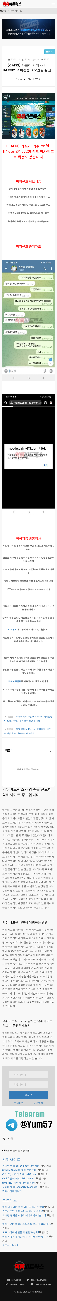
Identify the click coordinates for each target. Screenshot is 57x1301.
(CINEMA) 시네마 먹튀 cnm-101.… (20, 1170)
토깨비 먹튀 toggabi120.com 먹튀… (21, 1187)
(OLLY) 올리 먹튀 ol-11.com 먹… (19, 1178)
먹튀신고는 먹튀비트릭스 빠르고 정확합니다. (26, 1223)
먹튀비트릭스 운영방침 (17, 1150)
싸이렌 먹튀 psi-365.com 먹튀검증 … (21, 1165)
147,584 (37, 79)
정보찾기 (38, 1103)
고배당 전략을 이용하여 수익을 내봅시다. (24, 1215)
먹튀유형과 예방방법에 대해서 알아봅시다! (25, 1236)
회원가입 (19, 1103)
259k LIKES (16, 1280)
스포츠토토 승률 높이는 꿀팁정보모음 (22, 1211)
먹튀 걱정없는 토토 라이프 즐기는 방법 (23, 1206)
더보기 (12, 1191)
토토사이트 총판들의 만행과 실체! (20, 1232)
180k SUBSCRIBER (43, 1284)
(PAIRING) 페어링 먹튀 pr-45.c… (19, 1182)
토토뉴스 (9, 1200)
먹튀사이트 (11, 1159)
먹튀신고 (12, 629)
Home (3, 10)
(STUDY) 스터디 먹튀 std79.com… (20, 1174)
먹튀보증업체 (14, 681)
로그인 (28, 1095)
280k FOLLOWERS (17, 1284)
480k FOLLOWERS (39, 1280)
